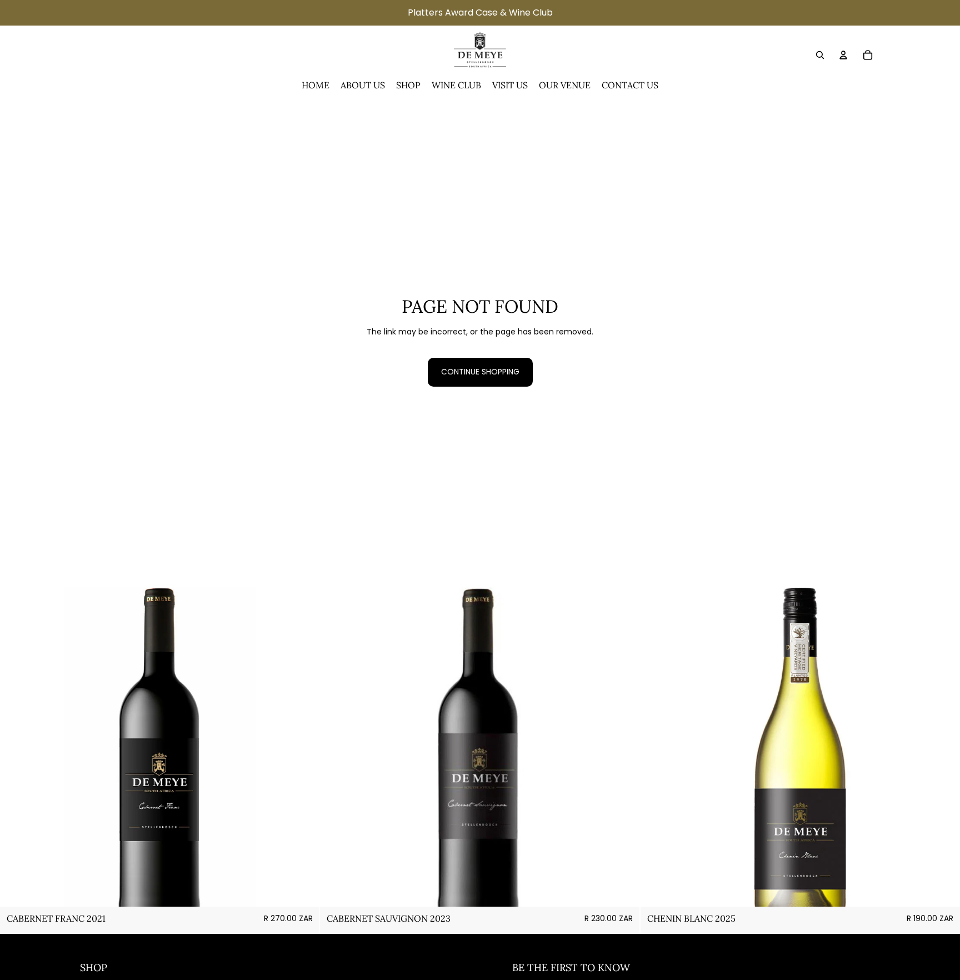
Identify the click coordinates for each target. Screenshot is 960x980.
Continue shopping (480, 371)
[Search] (820, 55)
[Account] (843, 55)
